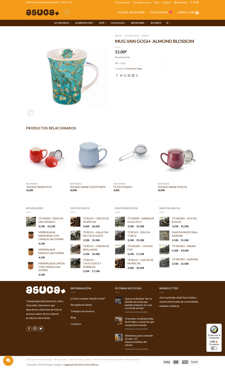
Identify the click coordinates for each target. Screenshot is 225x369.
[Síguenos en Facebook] (191, 2)
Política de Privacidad (39, 359)
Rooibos (156, 23)
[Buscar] (67, 12)
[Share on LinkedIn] (133, 75)
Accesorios (61, 23)
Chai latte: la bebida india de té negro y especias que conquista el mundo (139, 321)
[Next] (198, 167)
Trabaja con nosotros (82, 311)
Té (167, 23)
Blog (157, 2)
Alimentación (83, 23)
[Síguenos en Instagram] (194, 2)
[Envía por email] (125, 75)
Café (101, 23)
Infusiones (137, 23)
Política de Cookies (80, 359)
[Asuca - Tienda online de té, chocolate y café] (42, 12)
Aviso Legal (60, 359)
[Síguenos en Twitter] (197, 2)
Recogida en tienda (142, 2)
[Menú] (220, 326)
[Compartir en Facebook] (117, 75)
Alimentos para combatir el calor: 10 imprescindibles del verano (139, 340)
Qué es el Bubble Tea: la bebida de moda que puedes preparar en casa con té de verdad (138, 303)
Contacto (166, 2)
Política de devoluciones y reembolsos (117, 359)
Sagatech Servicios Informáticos (81, 364)
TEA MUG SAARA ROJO (39, 187)
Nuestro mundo (122, 2)
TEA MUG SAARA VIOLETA (172, 187)
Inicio (118, 35)
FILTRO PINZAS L (123, 187)
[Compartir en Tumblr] (137, 75)
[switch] (214, 348)
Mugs (145, 35)
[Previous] (26, 167)
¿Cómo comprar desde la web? (87, 298)
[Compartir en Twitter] (121, 75)
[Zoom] (30, 113)
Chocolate (117, 23)
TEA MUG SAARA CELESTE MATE (88, 187)
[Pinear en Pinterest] (129, 75)
